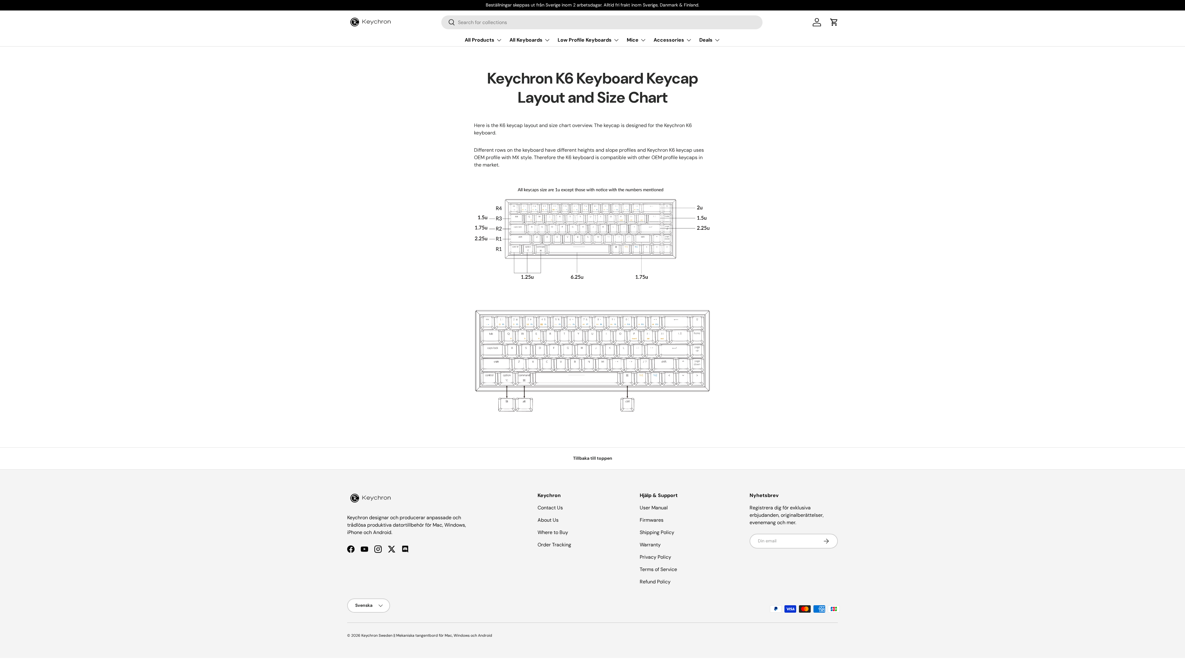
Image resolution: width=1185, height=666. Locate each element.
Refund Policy (655, 581)
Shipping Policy (657, 532)
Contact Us (550, 507)
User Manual (654, 507)
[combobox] (602, 22)
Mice (632, 40)
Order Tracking (554, 544)
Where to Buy (553, 532)
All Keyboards (526, 40)
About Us (548, 520)
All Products (479, 40)
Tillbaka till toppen (592, 458)
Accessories (669, 40)
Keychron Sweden (377, 635)
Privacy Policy (655, 557)
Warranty (650, 544)
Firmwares (651, 520)
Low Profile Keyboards (585, 40)
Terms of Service (658, 569)
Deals (706, 40)
